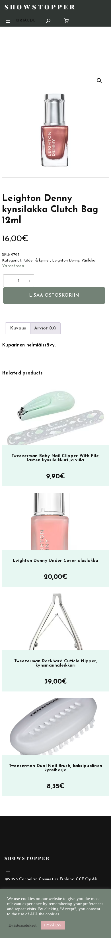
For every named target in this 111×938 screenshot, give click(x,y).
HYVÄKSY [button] (52, 925)
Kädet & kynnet (36, 260)
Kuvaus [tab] (18, 328)
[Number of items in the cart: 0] (66, 20)
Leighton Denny (65, 260)
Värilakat (89, 260)
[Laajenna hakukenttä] (48, 20)
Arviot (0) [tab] (45, 328)
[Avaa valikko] (8, 20)
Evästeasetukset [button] (22, 925)
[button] (99, 81)
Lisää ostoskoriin (54, 295)
